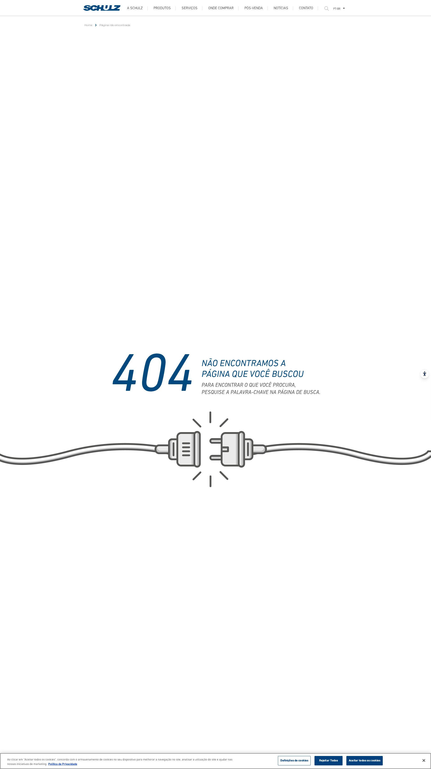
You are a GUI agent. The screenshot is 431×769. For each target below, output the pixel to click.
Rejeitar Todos (328, 760)
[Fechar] (424, 760)
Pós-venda (253, 8)
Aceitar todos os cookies (364, 760)
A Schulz (135, 8)
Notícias (281, 8)
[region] (215, 761)
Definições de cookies (294, 760)
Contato (306, 8)
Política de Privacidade (62, 764)
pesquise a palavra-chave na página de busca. (261, 392)
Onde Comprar (221, 8)
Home (88, 25)
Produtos (162, 8)
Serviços (190, 8)
